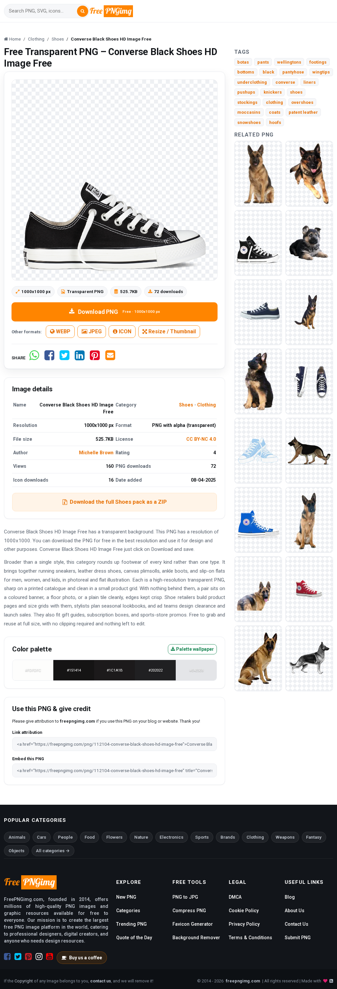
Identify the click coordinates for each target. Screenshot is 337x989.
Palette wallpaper (194, 649)
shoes (296, 92)
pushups (246, 92)
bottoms (245, 72)
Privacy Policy (244, 924)
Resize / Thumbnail (171, 331)
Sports (202, 837)
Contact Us (296, 924)
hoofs (275, 122)
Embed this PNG (28, 758)
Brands (227, 837)
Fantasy (314, 837)
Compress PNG (189, 910)
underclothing (252, 82)
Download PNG (119, 311)
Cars (41, 837)
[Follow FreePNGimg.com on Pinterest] (28, 956)
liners (309, 82)
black (268, 72)
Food (90, 837)
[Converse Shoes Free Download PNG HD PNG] (258, 311)
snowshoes (249, 122)
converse (285, 82)
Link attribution (27, 732)
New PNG (126, 897)
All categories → (53, 850)
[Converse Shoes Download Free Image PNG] (309, 380)
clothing (274, 102)
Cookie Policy (244, 910)
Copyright (23, 980)
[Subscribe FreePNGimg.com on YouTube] (49, 956)
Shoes (186, 404)
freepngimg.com (243, 980)
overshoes (302, 102)
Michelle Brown (96, 452)
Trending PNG (131, 924)
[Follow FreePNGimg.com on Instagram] (39, 956)
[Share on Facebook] (49, 357)
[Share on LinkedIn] (79, 357)
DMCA (235, 897)
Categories (128, 910)
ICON (124, 331)
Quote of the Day (134, 937)
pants (263, 62)
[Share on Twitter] (64, 357)
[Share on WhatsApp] (34, 357)
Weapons (285, 837)
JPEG (94, 331)
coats (274, 112)
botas (243, 62)
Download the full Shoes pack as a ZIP (118, 501)
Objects (16, 850)
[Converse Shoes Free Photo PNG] (258, 450)
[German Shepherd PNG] (258, 173)
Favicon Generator (192, 924)
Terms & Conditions (250, 937)
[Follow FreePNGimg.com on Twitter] (17, 956)
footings (317, 62)
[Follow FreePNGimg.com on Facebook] (7, 956)
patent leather (303, 112)
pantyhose (293, 72)
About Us (294, 910)
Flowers (114, 837)
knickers (273, 92)
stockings (247, 102)
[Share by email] (110, 357)
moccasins (248, 112)
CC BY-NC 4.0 (201, 439)
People (65, 837)
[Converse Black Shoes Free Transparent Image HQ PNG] (258, 242)
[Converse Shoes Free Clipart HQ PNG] (309, 588)
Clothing (206, 404)
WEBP (62, 331)
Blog (290, 897)
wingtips (321, 72)
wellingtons (289, 62)
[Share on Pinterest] (94, 357)
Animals (17, 837)
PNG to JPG (185, 897)
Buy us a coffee (85, 957)
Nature (141, 837)
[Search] (82, 11)
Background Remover (196, 937)
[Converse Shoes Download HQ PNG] (258, 519)
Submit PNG (298, 937)
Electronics (171, 837)
